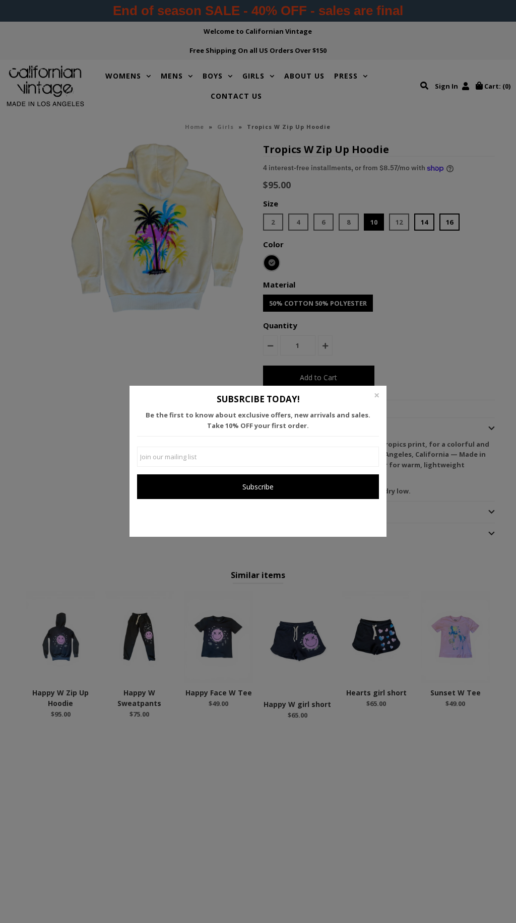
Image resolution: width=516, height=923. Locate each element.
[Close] (376, 395)
